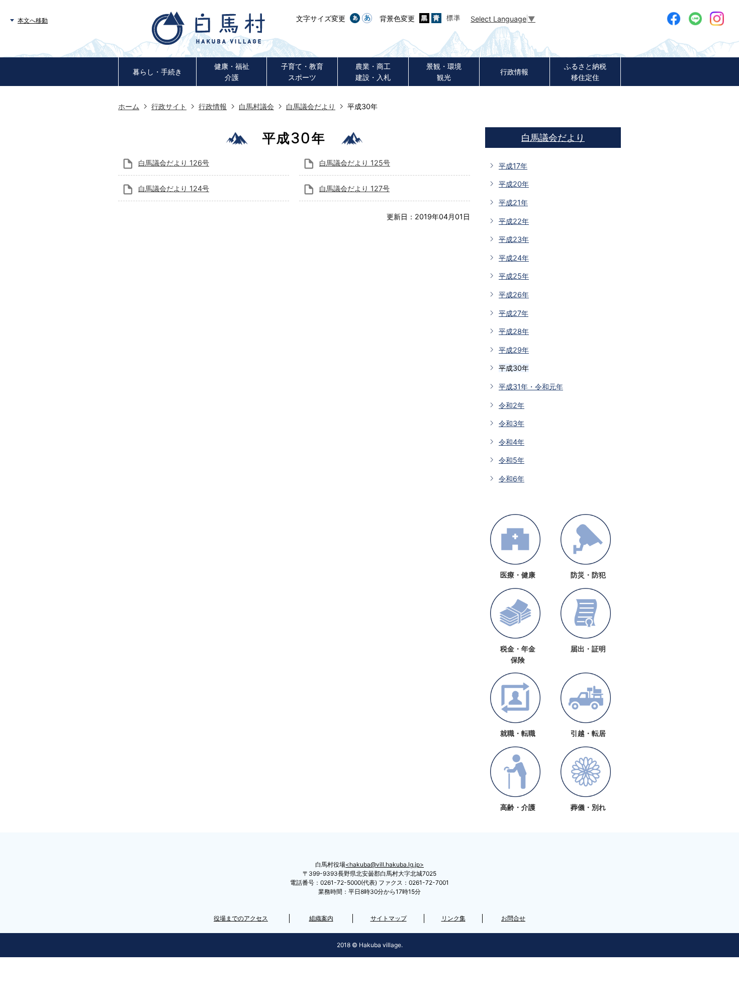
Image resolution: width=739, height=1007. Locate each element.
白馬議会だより (310, 106)
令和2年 (511, 405)
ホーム (128, 106)
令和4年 (511, 442)
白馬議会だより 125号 (354, 162)
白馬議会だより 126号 (173, 162)
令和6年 (511, 478)
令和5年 (511, 460)
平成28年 (514, 331)
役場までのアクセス (241, 918)
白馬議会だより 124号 (173, 188)
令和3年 (511, 423)
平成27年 (513, 313)
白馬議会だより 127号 (354, 188)
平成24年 (514, 258)
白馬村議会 (256, 106)
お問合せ (513, 918)
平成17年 (513, 165)
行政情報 (213, 106)
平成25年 (514, 276)
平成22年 (514, 221)
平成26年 (514, 294)
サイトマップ (389, 918)
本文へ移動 (33, 20)
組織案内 (321, 918)
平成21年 (513, 202)
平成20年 (514, 184)
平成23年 (514, 239)
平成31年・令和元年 (531, 386)
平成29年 (514, 350)
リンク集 (453, 918)
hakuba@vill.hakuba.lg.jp (384, 864)
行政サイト (169, 106)
